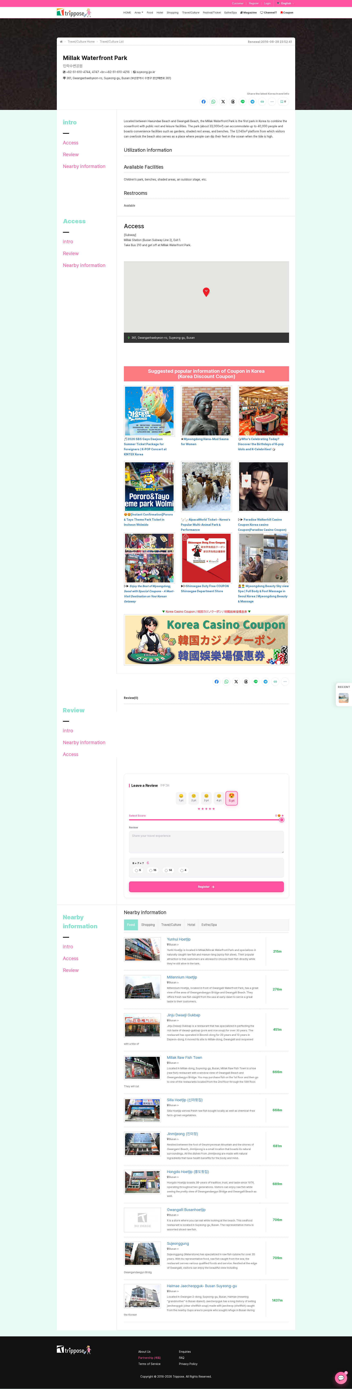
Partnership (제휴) (149, 1357)
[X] (223, 101)
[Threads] (233, 101)
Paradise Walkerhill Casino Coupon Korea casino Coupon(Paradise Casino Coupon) (262, 524)
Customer (237, 3)
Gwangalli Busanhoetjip (186, 1209)
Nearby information (84, 166)
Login (267, 3)
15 (154, 870)
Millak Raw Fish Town (184, 1057)
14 (170, 870)
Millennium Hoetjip (182, 977)
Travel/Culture (190, 12)
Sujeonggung (178, 1243)
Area (138, 12)
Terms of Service (149, 1364)
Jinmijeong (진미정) (182, 1134)
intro (68, 242)
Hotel (160, 12)
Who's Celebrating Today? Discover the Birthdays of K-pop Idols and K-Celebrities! (261, 444)
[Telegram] (252, 101)
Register (254, 3)
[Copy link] (262, 101)
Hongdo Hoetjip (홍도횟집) (188, 1172)
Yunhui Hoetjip (178, 939)
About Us (144, 1351)
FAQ (181, 1357)
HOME (127, 12)
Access (70, 143)
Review (71, 154)
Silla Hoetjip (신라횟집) (185, 1100)
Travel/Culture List (112, 41)
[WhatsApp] (213, 101)
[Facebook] (203, 101)
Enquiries (185, 1351)
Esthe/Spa (230, 12)
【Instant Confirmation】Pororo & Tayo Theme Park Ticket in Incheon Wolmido (148, 519)
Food (150, 12)
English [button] (286, 3)
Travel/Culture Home (81, 41)
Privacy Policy (188, 1364)
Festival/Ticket (212, 12)
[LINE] (243, 101)
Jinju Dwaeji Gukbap (183, 1015)
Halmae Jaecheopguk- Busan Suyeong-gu (202, 1286)
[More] (272, 101)
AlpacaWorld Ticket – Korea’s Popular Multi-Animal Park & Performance (205, 524)
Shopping (172, 12)
